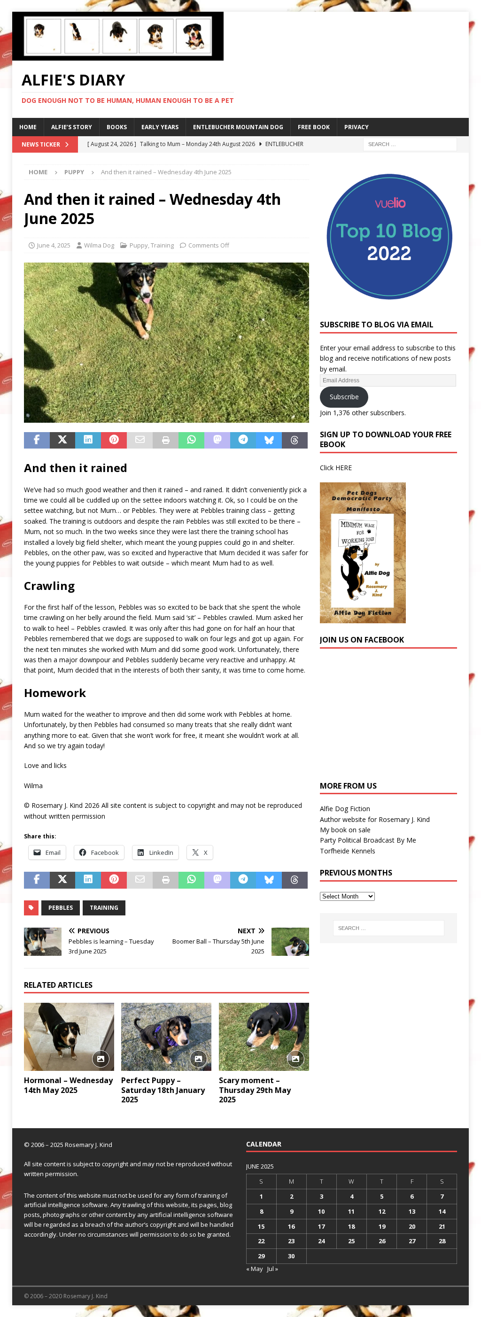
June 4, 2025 (53, 245)
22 (261, 1241)
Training (162, 245)
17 (321, 1226)
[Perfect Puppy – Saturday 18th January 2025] (166, 1037)
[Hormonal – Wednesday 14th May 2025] (69, 1036)
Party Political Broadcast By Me (368, 840)
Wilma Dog (99, 245)
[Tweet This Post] (63, 440)
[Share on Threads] (295, 440)
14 (442, 1211)
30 (291, 1256)
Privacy (356, 127)
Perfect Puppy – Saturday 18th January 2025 (163, 1090)
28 (442, 1241)
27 (412, 1241)
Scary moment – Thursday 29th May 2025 (255, 1090)
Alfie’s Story (71, 127)
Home (28, 127)
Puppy (139, 245)
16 (291, 1226)
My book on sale (345, 829)
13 (412, 1211)
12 (382, 1211)
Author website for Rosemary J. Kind (375, 819)
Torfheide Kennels (347, 850)
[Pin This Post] (114, 440)
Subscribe (344, 396)
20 (412, 1226)
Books (117, 127)
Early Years (159, 127)
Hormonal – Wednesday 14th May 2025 (68, 1085)
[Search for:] (410, 143)
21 (442, 1226)
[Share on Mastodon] (217, 440)
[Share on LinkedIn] (88, 440)
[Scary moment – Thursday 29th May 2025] (264, 1037)
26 (382, 1241)
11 (351, 1211)
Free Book (314, 127)
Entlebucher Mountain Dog (238, 127)
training (104, 908)
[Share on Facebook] (37, 440)
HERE (343, 467)
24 (321, 1241)
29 (261, 1256)
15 (261, 1226)
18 (351, 1226)
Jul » (272, 1268)
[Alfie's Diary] (118, 55)
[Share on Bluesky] (269, 440)
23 (291, 1241)
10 (321, 1211)
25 (351, 1241)
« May (254, 1268)
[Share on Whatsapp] (191, 440)
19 (382, 1226)
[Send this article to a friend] (140, 440)
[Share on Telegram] (243, 440)
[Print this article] (165, 440)
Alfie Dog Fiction (345, 808)
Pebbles (60, 908)
